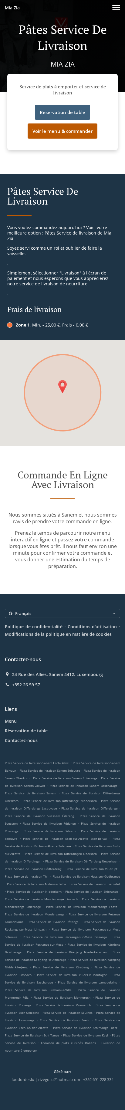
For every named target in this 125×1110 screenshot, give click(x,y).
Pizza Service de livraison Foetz (64, 1020)
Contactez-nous (21, 740)
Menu (11, 721)
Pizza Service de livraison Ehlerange (91, 891)
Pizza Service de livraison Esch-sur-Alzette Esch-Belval (65, 838)
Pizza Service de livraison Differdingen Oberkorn (61, 854)
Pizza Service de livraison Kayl (85, 1035)
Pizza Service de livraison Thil (27, 876)
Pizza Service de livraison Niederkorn (34, 891)
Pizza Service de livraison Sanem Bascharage (84, 785)
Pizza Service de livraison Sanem (30, 793)
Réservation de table (26, 731)
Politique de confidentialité (33, 626)
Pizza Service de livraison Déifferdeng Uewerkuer (81, 861)
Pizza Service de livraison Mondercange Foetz (81, 907)
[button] (116, 7)
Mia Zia (12, 8)
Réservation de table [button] (62, 112)
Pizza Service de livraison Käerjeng (60, 967)
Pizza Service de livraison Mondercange (34, 914)
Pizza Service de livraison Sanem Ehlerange (65, 778)
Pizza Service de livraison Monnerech (61, 997)
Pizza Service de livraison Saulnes (67, 1012)
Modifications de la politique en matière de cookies (58, 634)
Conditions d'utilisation (92, 626)
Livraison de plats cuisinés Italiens (69, 1043)
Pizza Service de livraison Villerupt (91, 869)
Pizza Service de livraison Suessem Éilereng (39, 816)
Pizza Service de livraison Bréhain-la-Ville (38, 990)
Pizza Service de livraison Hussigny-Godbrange (86, 876)
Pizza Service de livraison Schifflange (32, 1035)
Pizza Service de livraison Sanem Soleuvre (49, 770)
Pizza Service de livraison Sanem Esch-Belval (37, 763)
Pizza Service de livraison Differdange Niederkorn (60, 801)
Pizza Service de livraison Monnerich (63, 1005)
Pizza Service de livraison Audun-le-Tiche (36, 884)
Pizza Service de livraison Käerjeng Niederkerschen (67, 952)
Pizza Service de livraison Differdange (89, 808)
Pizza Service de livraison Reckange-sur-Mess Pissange (65, 937)
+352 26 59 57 (26, 685)
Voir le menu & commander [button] (62, 131)
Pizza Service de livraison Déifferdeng (33, 869)
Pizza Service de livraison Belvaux (50, 831)
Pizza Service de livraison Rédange (49, 823)
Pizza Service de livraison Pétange (53, 922)
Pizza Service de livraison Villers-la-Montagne (72, 975)
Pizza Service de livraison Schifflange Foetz (85, 1028)
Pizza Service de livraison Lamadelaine (87, 982)
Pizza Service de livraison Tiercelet (94, 884)
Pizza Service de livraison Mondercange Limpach (41, 899)
